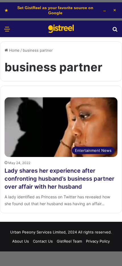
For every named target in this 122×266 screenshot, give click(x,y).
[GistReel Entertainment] (61, 29)
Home (14, 50)
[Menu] (7, 31)
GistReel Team (69, 241)
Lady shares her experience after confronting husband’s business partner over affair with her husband (59, 178)
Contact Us (43, 241)
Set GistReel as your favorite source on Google (55, 10)
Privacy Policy (98, 241)
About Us (20, 241)
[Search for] (115, 31)
